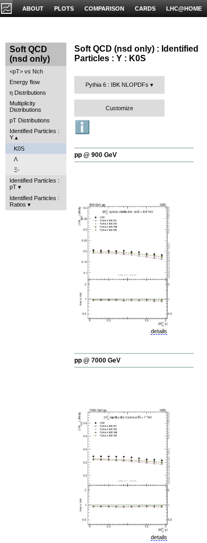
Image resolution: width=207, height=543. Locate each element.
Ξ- (17, 170)
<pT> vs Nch (26, 71)
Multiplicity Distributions (25, 106)
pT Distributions (30, 120)
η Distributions (28, 92)
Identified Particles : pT (34, 183)
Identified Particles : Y (34, 134)
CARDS (145, 8)
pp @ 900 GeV (95, 155)
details (159, 331)
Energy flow (25, 82)
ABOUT (33, 8)
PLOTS (64, 8)
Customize (119, 108)
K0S (19, 148)
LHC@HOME (184, 8)
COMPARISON (104, 8)
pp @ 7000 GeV (97, 360)
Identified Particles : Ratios (34, 201)
